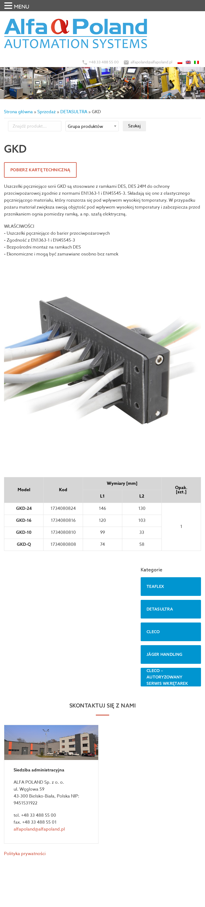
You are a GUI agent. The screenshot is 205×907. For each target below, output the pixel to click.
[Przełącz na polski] (180, 62)
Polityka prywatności (25, 854)
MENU (21, 7)
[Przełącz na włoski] (197, 62)
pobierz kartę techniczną (40, 169)
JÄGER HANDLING (164, 654)
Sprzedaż (46, 112)
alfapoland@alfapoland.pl (151, 61)
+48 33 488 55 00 (104, 61)
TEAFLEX (155, 586)
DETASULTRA (73, 112)
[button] (9, 6)
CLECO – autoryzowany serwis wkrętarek (167, 677)
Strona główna (18, 112)
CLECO (153, 631)
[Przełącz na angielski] (188, 62)
